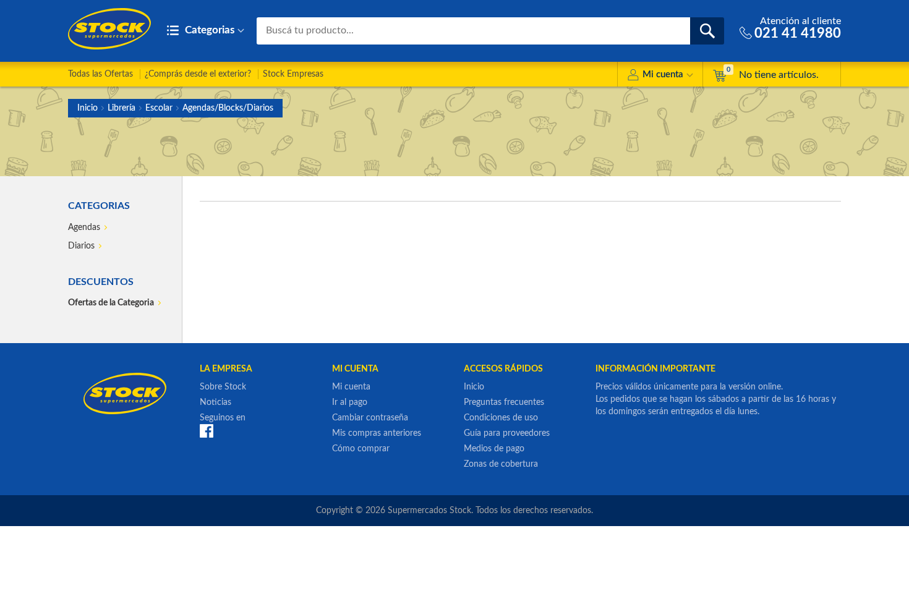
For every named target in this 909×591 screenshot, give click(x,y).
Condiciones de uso (501, 418)
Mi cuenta (662, 74)
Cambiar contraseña (370, 418)
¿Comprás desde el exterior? (198, 74)
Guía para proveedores (507, 433)
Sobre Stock (223, 387)
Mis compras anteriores (376, 433)
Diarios (81, 246)
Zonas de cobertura (501, 464)
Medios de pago (494, 448)
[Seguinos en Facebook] (206, 431)
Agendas (84, 227)
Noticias (215, 402)
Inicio (87, 108)
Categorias (208, 30)
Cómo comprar (361, 448)
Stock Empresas (293, 74)
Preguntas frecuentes (504, 402)
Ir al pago (349, 402)
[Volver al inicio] (109, 28)
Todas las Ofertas (100, 74)
